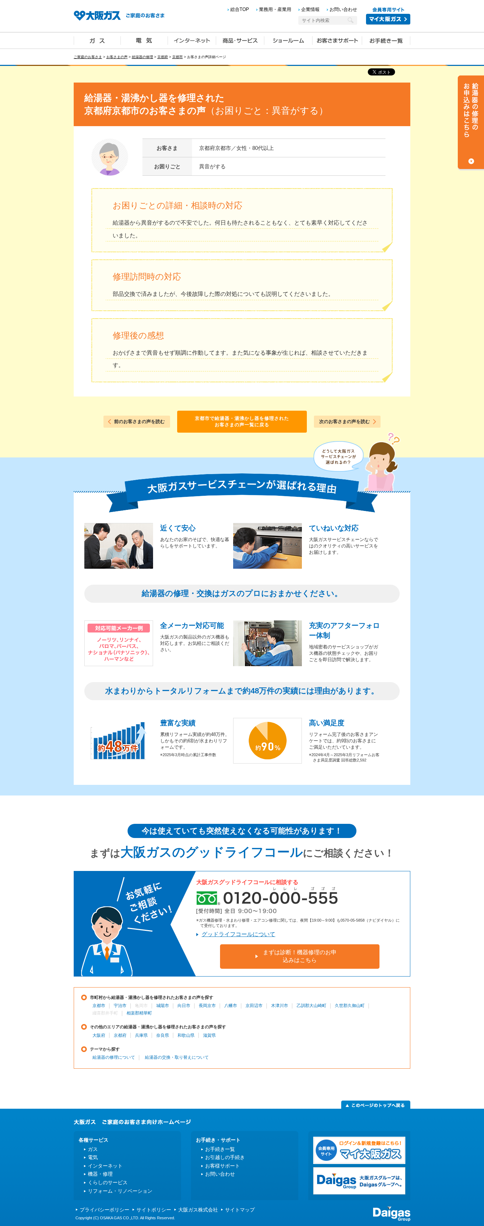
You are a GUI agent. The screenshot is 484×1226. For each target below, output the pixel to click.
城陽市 (162, 1005)
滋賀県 (209, 1035)
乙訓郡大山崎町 (311, 1005)
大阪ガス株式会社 (198, 1210)
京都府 (162, 57)
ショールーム (288, 40)
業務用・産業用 (275, 9)
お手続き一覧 (386, 40)
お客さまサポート (337, 40)
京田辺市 (254, 1005)
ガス (97, 40)
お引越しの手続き (225, 1157)
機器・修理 (100, 1174)
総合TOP (239, 9)
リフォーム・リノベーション (120, 1191)
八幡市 (230, 1005)
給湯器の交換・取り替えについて (177, 1057)
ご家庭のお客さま (88, 57)
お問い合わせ (343, 9)
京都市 (177, 57)
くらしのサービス (108, 1182)
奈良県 (162, 1035)
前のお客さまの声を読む (139, 421)
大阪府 (98, 1035)
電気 (144, 40)
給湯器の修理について (113, 1057)
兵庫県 (141, 1035)
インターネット (192, 40)
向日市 (184, 1005)
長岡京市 (207, 1005)
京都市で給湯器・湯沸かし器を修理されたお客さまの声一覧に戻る (242, 421)
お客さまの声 (117, 57)
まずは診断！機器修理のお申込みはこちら (300, 956)
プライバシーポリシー (104, 1210)
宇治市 (120, 1005)
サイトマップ (240, 1210)
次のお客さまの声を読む (344, 421)
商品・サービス (240, 40)
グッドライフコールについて (238, 934)
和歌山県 (186, 1035)
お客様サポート (222, 1166)
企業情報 (310, 9)
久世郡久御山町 (350, 1005)
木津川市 (279, 1005)
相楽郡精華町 (139, 1013)
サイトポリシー (153, 1210)
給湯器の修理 (142, 57)
